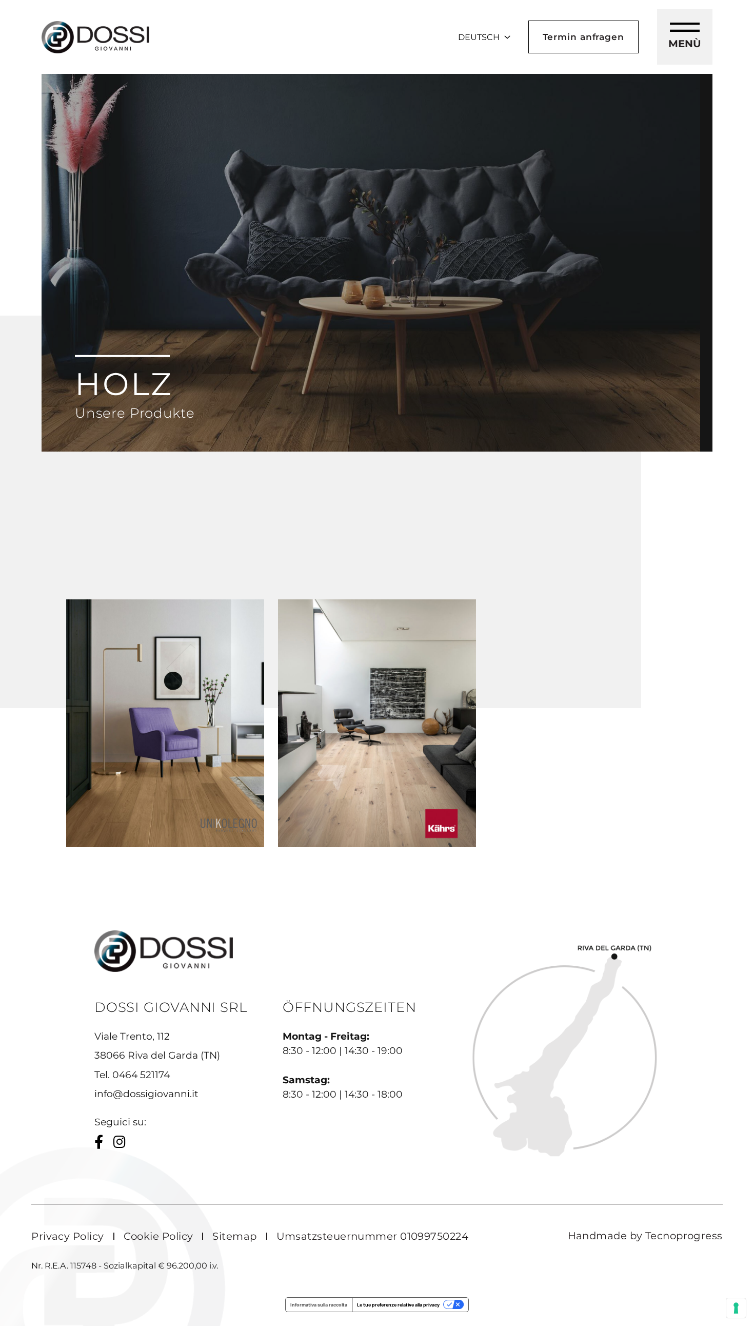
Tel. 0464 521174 (132, 1075)
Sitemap (234, 1236)
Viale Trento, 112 (132, 1036)
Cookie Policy (158, 1236)
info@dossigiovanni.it (146, 1094)
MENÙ (684, 43)
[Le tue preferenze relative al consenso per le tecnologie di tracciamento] (736, 1308)
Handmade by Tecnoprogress (645, 1235)
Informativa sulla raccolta (318, 1305)
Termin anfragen (584, 36)
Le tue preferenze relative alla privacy (398, 1305)
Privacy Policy (67, 1236)
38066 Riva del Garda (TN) (157, 1055)
